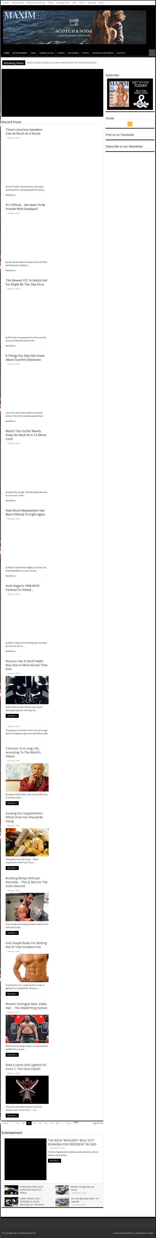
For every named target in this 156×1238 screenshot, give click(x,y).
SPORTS (85, 53)
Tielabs (150, 1233)
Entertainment (18, 3)
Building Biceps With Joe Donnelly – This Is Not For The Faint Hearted (27, 882)
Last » (69, 1123)
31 (35, 1123)
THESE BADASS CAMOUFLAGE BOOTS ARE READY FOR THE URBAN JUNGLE (62, 63)
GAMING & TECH (46, 53)
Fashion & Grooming (36, 3)
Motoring (92, 3)
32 (40, 1123)
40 (46, 1123)
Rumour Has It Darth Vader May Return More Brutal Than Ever (27, 665)
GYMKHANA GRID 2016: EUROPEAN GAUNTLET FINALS (31, 1190)
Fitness (50, 3)
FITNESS (61, 53)
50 (51, 1123)
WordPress (129, 1233)
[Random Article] (152, 53)
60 (57, 1123)
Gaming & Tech (63, 3)
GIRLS (33, 53)
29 (23, 1123)
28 (18, 1123)
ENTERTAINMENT (20, 53)
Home (82, 3)
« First (5, 1123)
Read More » (12, 716)
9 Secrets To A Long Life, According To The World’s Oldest (23, 752)
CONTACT (121, 53)
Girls (74, 3)
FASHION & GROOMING (102, 53)
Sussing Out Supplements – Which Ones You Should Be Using (25, 817)
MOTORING (73, 53)
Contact (5, 3)
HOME (6, 53)
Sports (101, 3)
